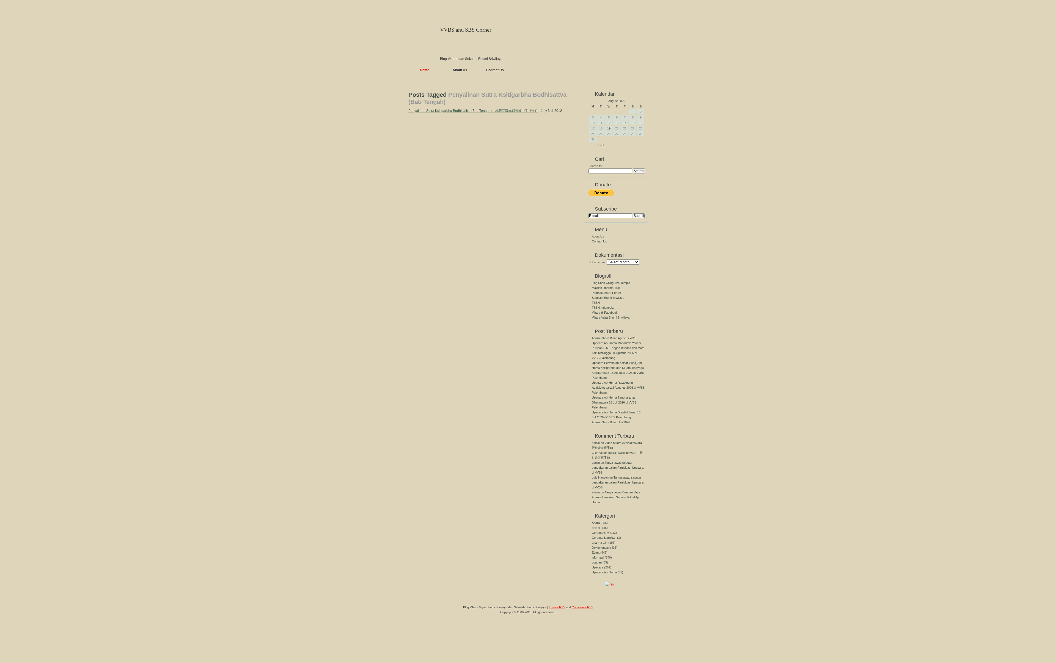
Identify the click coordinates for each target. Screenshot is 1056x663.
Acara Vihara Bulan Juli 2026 (611, 422)
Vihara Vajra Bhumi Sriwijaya (610, 317)
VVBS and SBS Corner (465, 30)
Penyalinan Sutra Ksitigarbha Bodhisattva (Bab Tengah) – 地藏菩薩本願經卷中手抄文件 (473, 111)
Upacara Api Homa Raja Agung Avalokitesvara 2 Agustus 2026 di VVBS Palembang (618, 387)
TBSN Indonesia (603, 307)
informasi (598, 557)
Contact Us (495, 70)
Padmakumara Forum (606, 292)
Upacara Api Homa (604, 572)
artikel (596, 527)
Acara (596, 522)
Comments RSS (582, 607)
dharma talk (599, 542)
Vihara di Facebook (605, 312)
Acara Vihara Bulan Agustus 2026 (614, 338)
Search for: (595, 166)
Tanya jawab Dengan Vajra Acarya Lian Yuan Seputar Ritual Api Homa (616, 497)
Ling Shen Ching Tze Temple (611, 282)
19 (608, 128)
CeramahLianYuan (604, 537)
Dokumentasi (597, 262)
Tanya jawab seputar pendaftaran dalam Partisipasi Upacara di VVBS (618, 467)
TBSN (596, 302)
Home (424, 70)
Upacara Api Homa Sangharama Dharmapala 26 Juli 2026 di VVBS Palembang (614, 402)
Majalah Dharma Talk (606, 287)
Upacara (597, 567)
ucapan (597, 562)
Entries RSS (557, 607)
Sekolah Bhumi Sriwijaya (608, 297)
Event (596, 552)
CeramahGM (600, 532)
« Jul (601, 145)
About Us (460, 70)
